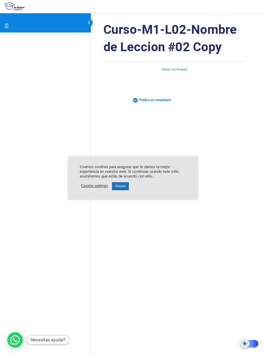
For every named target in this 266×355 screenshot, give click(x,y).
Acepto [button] (120, 186)
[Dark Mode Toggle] (249, 343)
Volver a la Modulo (174, 69)
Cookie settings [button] (94, 186)
